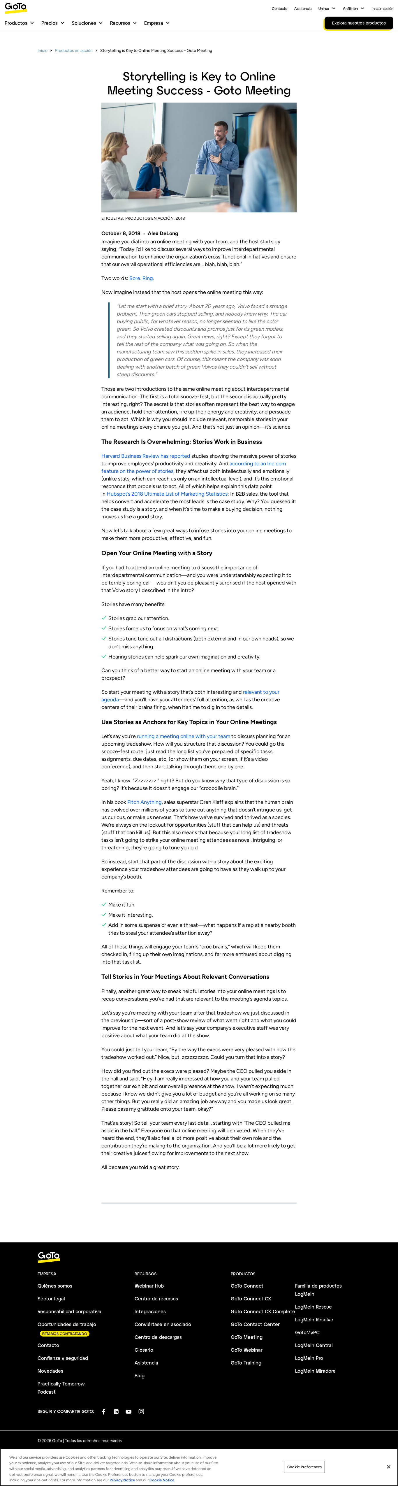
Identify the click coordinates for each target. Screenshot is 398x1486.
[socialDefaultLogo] (104, 1411)
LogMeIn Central (314, 1345)
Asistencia (302, 8)
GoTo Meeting (247, 1337)
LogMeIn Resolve (314, 1319)
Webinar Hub (149, 1285)
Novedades (50, 1371)
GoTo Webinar (247, 1350)
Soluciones (84, 23)
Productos (16, 23)
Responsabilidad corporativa (69, 1311)
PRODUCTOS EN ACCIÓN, (150, 218)
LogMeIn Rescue (313, 1306)
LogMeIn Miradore (315, 1371)
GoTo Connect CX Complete (263, 1311)
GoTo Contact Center (255, 1324)
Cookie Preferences (304, 1467)
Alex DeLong (163, 233)
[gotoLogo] (16, 8)
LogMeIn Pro (309, 1358)
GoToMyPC (307, 1332)
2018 (180, 218)
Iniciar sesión (382, 8)
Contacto (279, 8)
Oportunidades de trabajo (67, 1324)
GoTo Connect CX (251, 1298)
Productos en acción (74, 50)
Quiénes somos (55, 1285)
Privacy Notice (122, 1480)
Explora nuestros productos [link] (359, 22)
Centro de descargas (158, 1337)
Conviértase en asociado (163, 1324)
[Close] (388, 1466)
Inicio (42, 50)
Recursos (120, 23)
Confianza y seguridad (63, 1358)
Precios (49, 23)
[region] (199, 1467)
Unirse (323, 8)
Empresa (153, 23)
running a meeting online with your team (183, 736)
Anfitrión (350, 8)
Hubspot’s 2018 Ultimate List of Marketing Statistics (167, 494)
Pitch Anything (144, 802)
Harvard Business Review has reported (145, 456)
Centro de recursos (156, 1298)
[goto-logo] (199, 1258)
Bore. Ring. (141, 278)
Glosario (144, 1350)
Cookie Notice (161, 1480)
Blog (140, 1375)
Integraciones (150, 1311)
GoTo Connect (247, 1285)
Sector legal (51, 1298)
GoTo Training (246, 1362)
